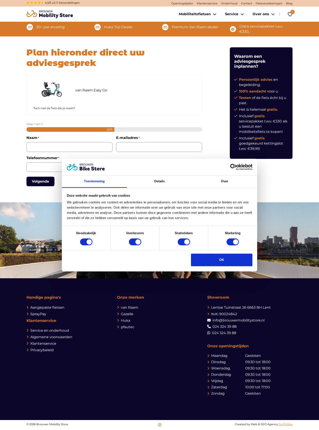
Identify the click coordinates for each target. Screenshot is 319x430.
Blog (289, 3)
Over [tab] (224, 181)
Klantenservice (207, 3)
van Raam (129, 307)
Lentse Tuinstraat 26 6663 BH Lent (241, 307)
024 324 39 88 (224, 327)
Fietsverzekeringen (269, 3)
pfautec (127, 327)
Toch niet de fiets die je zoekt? (54, 108)
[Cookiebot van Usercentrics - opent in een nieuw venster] (233, 167)
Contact (246, 3)
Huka (125, 320)
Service (231, 14)
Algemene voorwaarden (51, 337)
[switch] (135, 241)
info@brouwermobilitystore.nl (238, 320)
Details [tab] (159, 181)
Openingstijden (182, 3)
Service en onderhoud (49, 330)
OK (221, 260)
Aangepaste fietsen (47, 307)
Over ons (261, 14)
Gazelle (127, 314)
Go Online (286, 424)
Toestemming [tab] (94, 181)
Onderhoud (229, 3)
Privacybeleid (42, 350)
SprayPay (38, 314)
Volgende (40, 181)
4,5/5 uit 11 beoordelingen (62, 2)
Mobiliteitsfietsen (195, 14)
